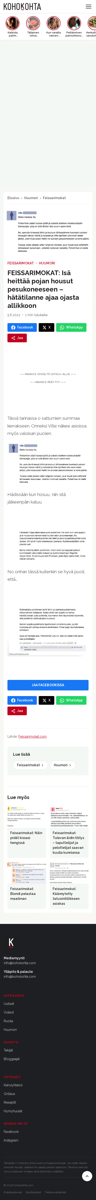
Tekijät (8, 1050)
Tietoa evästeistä (55, 1192)
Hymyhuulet (13, 1111)
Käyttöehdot (33, 1192)
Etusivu (13, 198)
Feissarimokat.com (32, 736)
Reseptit (10, 1102)
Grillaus (9, 1094)
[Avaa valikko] (88, 6)
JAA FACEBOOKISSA (48, 685)
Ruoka (8, 1021)
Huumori (31, 198)
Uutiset (9, 1004)
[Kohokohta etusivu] (22, 6)
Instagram (11, 1140)
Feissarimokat (54, 198)
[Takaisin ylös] (87, 1176)
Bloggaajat (12, 1059)
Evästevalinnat (13, 1192)
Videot (9, 1012)
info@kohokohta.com (20, 963)
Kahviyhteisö (13, 1085)
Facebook (11, 1132)
